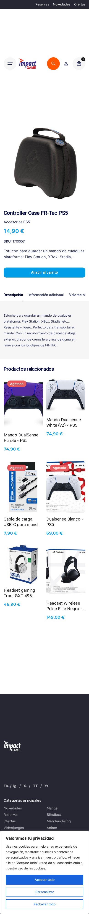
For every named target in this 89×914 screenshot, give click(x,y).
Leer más (23, 422)
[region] (44, 872)
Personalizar (44, 892)
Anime (52, 828)
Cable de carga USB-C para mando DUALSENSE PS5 (22, 521)
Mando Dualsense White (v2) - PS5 (63, 422)
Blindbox (54, 815)
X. (25, 786)
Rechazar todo (44, 904)
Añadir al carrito (44, 272)
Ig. (15, 786)
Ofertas (79, 4)
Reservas (42, 4)
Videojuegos (14, 828)
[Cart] (79, 63)
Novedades (61, 4)
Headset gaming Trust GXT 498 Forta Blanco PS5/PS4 (19, 593)
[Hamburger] (10, 63)
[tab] (13, 295)
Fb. (6, 786)
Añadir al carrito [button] (65, 406)
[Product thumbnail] (23, 403)
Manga (52, 808)
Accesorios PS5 (17, 222)
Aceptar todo (45, 879)
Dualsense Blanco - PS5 (64, 521)
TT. (36, 786)
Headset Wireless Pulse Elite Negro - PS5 (64, 606)
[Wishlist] (66, 63)
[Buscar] (53, 63)
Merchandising (59, 821)
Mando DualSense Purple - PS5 (21, 437)
